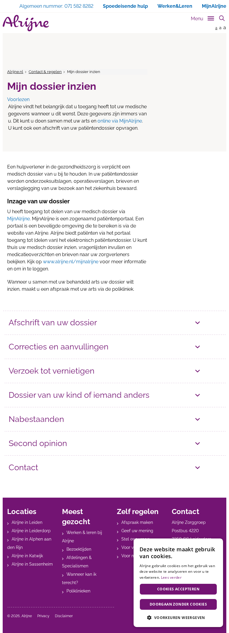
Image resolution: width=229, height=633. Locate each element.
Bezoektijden (78, 549)
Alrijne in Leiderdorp (31, 530)
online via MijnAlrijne (120, 121)
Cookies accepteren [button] (178, 589)
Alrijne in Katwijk (27, 555)
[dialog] (178, 582)
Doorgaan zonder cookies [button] (178, 604)
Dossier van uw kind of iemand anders (79, 395)
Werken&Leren (174, 6)
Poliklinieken (78, 591)
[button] (178, 617)
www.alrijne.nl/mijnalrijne (70, 261)
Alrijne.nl (15, 71)
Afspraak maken (137, 522)
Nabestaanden (36, 419)
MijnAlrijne (214, 6)
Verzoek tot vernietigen (52, 370)
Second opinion (38, 443)
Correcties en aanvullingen (59, 346)
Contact (23, 467)
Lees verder (171, 577)
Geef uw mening (137, 530)
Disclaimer (64, 616)
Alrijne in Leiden (27, 522)
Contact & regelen (45, 71)
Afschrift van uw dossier (53, 322)
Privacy (43, 616)
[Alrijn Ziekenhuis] (26, 23)
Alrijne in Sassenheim (32, 564)
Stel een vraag (135, 539)
